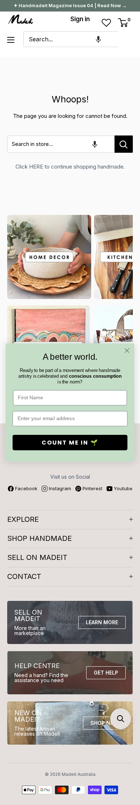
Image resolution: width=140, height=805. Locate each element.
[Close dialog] (127, 351)
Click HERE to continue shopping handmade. (70, 166)
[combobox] (70, 39)
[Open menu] (10, 40)
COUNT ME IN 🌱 (70, 442)
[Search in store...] (124, 144)
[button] (98, 39)
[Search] (127, 39)
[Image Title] (49, 257)
